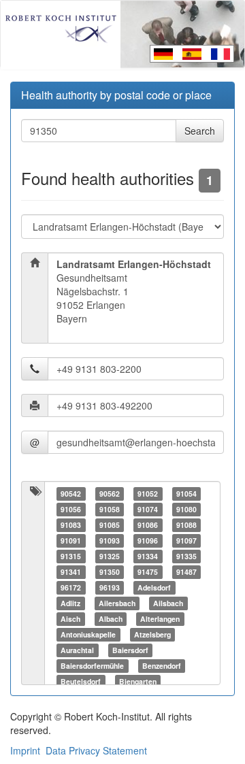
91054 (186, 493)
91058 (109, 509)
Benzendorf (161, 666)
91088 (186, 525)
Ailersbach (117, 603)
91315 (71, 556)
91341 (71, 572)
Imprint (25, 750)
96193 (109, 587)
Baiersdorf (130, 650)
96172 (71, 587)
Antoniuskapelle (88, 634)
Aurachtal (77, 650)
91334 (147, 556)
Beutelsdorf (81, 681)
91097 (186, 540)
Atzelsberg (152, 634)
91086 (147, 525)
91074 (147, 509)
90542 (71, 493)
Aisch (70, 619)
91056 (71, 509)
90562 (109, 493)
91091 (71, 540)
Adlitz (70, 603)
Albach (110, 619)
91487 (186, 572)
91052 (147, 493)
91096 (147, 540)
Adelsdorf (154, 587)
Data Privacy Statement (96, 750)
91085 (109, 525)
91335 (186, 556)
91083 (71, 525)
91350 (109, 572)
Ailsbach (168, 603)
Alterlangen (160, 619)
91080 (186, 509)
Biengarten (138, 681)
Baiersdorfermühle (92, 666)
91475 (147, 572)
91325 (109, 556)
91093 (109, 540)
